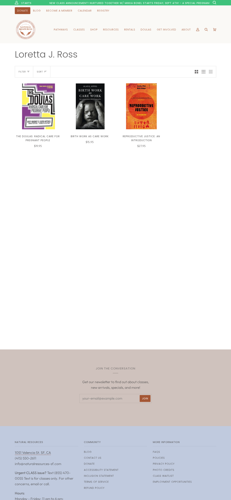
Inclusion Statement (99, 476)
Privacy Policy (164, 464)
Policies (159, 458)
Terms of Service (96, 482)
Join (145, 398)
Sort (40, 71)
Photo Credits (163, 470)
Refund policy (94, 488)
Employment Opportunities (172, 482)
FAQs (156, 452)
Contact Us (92, 458)
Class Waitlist (163, 476)
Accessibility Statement (101, 470)
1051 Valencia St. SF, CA (33, 452)
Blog (88, 452)
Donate (89, 464)
